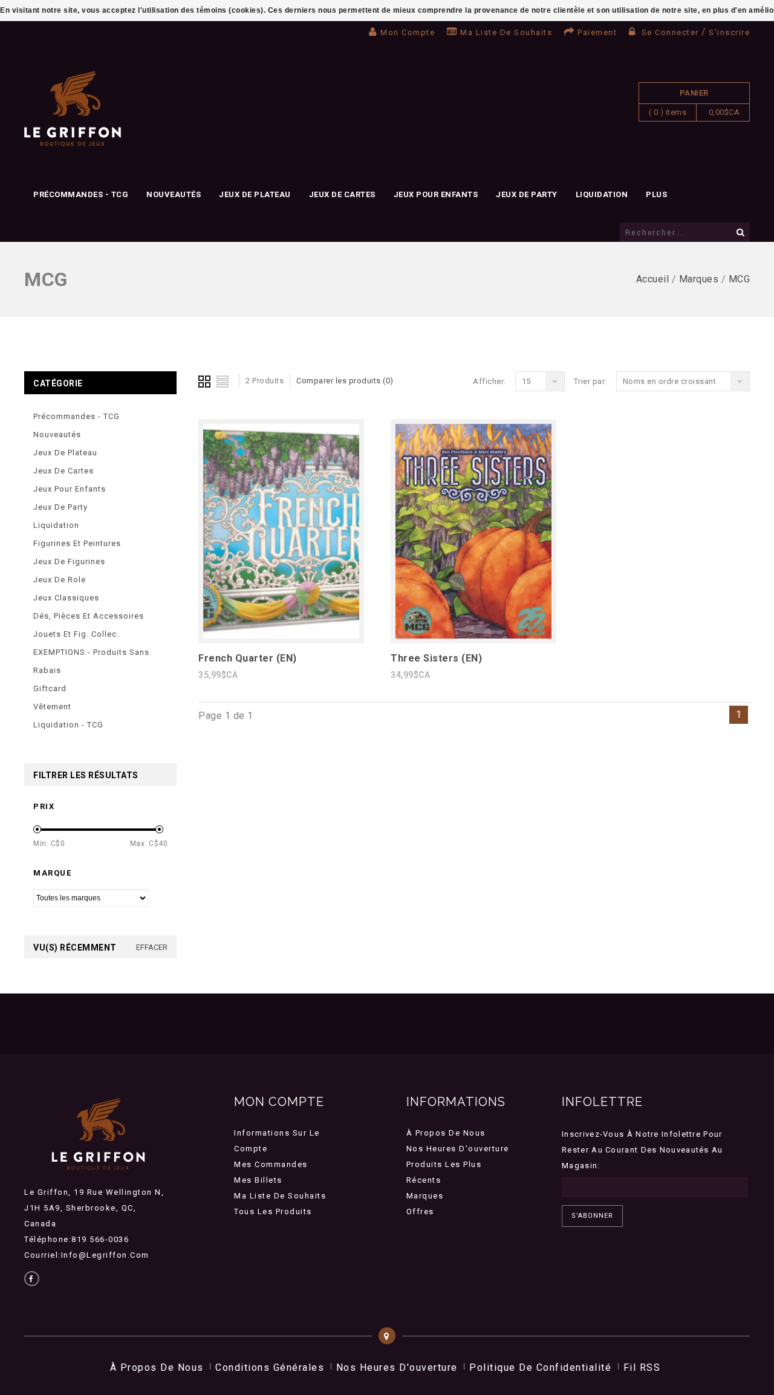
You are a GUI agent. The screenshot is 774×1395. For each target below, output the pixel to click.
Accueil (652, 279)
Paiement (597, 32)
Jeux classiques (66, 597)
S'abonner (592, 1216)
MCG (739, 279)
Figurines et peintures (77, 543)
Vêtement (52, 706)
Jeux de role (59, 579)
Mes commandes (271, 1164)
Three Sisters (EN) (436, 658)
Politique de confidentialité (540, 1367)
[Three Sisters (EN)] (473, 635)
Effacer (151, 947)
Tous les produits (273, 1211)
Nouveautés (173, 194)
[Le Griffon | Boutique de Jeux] (72, 109)
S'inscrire (729, 32)
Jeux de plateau (255, 194)
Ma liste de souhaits (506, 32)
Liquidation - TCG (68, 724)
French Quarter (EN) (247, 658)
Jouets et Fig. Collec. (76, 634)
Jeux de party (527, 194)
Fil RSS (642, 1367)
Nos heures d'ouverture (457, 1148)
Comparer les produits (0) (345, 380)
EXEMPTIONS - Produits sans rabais (91, 661)
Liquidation (602, 194)
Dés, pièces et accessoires (88, 615)
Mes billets (258, 1180)
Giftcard (50, 688)
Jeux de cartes (342, 194)
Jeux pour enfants (436, 194)
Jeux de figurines (69, 561)
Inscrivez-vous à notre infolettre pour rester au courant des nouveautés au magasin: (642, 1150)
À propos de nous (446, 1132)
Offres (420, 1211)
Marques (699, 279)
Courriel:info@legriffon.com (86, 1255)
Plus (656, 194)
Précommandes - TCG (80, 194)
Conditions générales (269, 1367)
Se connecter (670, 32)
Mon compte (407, 32)
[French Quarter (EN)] (281, 635)
